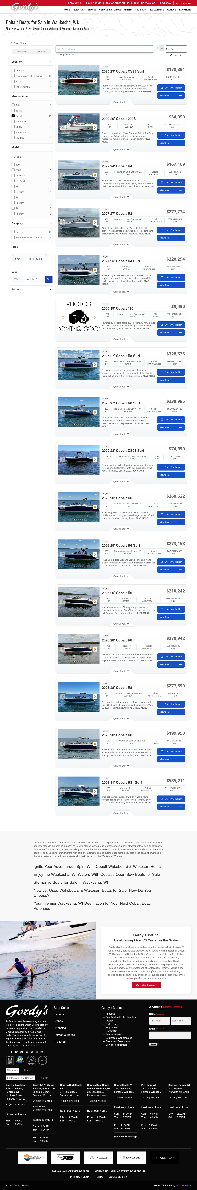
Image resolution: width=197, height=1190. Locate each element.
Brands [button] (92, 9)
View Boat (164, 95)
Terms (99, 1177)
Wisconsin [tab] (12, 1070)
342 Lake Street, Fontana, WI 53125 (15, 1097)
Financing (75, 3)
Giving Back (112, 1024)
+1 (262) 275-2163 (42, 1101)
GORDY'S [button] (171, 9)
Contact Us (111, 1031)
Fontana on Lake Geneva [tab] (20, 1078)
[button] (62, 80)
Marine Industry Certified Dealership (120, 1171)
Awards (109, 1020)
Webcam (166, 3)
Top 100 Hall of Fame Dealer (70, 1171)
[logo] (32, 1157)
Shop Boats (94, 3)
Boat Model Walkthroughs (119, 1037)
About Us (110, 1013)
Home (67, 9)
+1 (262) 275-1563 (15, 1104)
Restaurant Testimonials (118, 1041)
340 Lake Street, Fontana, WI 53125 (151, 1090)
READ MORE (145, 91)
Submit (153, 1044)
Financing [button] (60, 1028)
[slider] (13, 254)
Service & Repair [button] (64, 1035)
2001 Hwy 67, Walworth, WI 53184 (178, 1090)
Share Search (179, 55)
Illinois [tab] (27, 1070)
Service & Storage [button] (110, 9)
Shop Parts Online (118, 3)
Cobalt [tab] (17, 156)
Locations (184, 3)
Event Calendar (114, 1034)
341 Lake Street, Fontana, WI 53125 (69, 1093)
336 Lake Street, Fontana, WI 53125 (97, 1093)
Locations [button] (185, 9)
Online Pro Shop (145, 3)
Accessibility (118, 1177)
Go (48, 279)
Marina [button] (128, 9)
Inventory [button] (79, 9)
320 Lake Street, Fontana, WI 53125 (42, 1093)
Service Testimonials (116, 1044)
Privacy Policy (80, 1177)
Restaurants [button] (156, 9)
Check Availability (173, 87)
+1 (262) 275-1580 (150, 1097)
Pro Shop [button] (140, 9)
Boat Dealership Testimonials (121, 1017)
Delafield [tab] (43, 1078)
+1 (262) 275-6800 (69, 1101)
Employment (112, 1027)
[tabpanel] (32, 189)
